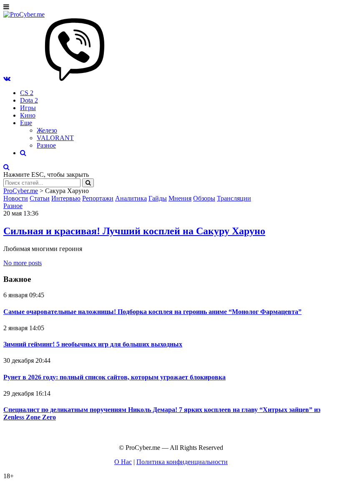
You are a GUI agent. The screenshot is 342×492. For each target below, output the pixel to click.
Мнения (179, 198)
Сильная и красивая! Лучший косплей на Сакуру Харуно (134, 231)
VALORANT (55, 137)
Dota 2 (29, 100)
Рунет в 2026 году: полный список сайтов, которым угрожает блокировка (114, 377)
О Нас (123, 461)
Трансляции (234, 198)
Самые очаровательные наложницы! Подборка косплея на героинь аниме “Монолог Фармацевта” (152, 311)
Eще (26, 122)
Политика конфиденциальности (182, 461)
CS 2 (26, 92)
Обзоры (204, 198)
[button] (6, 78)
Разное (46, 145)
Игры (28, 107)
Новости (15, 198)
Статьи (40, 198)
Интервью (65, 198)
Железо (47, 130)
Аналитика (131, 198)
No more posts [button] (22, 262)
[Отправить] (88, 182)
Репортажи (97, 198)
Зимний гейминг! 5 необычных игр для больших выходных (92, 344)
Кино (27, 115)
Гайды (157, 198)
